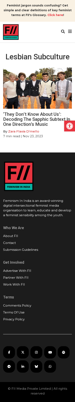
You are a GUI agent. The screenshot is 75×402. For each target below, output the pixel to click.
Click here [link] (55, 15)
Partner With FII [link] (16, 278)
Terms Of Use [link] (14, 312)
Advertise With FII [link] (17, 271)
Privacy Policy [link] (14, 319)
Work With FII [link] (14, 284)
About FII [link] (10, 236)
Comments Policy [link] (17, 305)
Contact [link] (9, 243)
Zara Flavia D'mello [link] (23, 131)
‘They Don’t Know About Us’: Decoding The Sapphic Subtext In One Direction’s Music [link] (36, 119)
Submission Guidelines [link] (20, 250)
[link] (69, 126)
